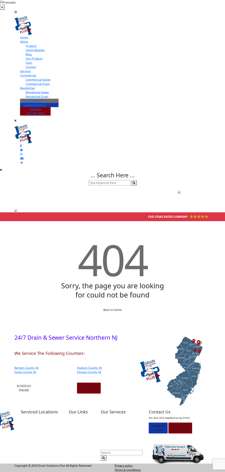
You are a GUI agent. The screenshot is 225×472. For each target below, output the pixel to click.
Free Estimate (33, 101)
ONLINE (158, 428)
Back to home (112, 310)
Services (25, 71)
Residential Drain (37, 97)
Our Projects (34, 59)
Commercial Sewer (38, 80)
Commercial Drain (38, 84)
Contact (31, 67)
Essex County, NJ (25, 372)
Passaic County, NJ (89, 372)
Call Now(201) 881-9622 (35, 111)
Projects (31, 46)
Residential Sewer (37, 92)
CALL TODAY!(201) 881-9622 (88, 388)
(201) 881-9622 (180, 428)
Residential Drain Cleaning (118, 418)
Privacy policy (124, 466)
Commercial (28, 75)
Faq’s (29, 63)
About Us (75, 424)
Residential (27, 88)
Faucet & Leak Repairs (115, 448)
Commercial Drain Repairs (118, 436)
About (24, 42)
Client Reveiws (35, 50)
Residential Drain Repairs (117, 424)
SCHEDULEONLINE (24, 388)
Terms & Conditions (128, 470)
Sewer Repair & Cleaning (117, 442)
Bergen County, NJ (26, 368)
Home (24, 37)
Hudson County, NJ (89, 368)
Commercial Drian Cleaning (119, 430)
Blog (29, 54)
